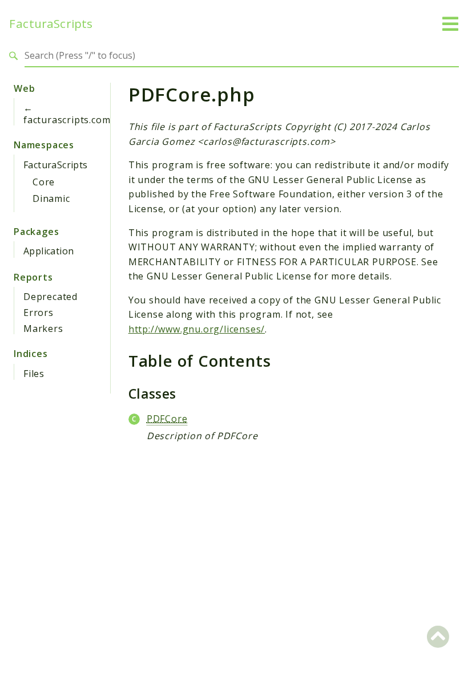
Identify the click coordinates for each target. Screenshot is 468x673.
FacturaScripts (50, 23)
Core (44, 182)
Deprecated (50, 296)
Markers (43, 328)
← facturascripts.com (66, 114)
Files (34, 373)
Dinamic (51, 198)
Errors (38, 312)
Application (48, 251)
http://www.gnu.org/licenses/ (196, 329)
